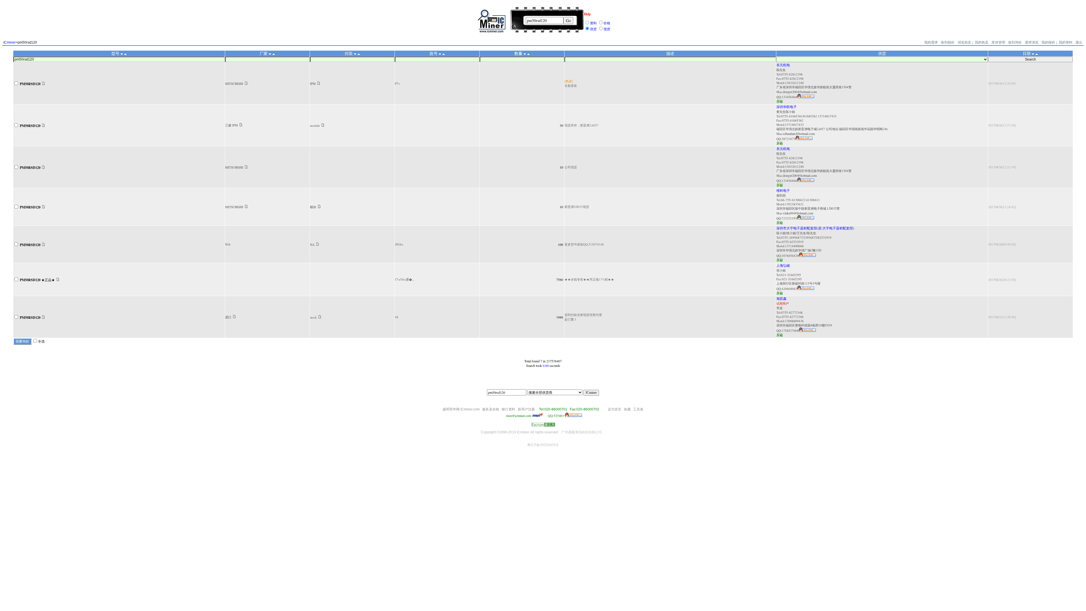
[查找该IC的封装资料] (318, 83)
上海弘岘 (783, 265)
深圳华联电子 (786, 106)
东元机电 (783, 65)
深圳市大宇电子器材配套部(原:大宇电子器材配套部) (815, 228)
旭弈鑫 (781, 298)
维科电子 (783, 190)
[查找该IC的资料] (43, 83)
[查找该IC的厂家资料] (246, 83)
